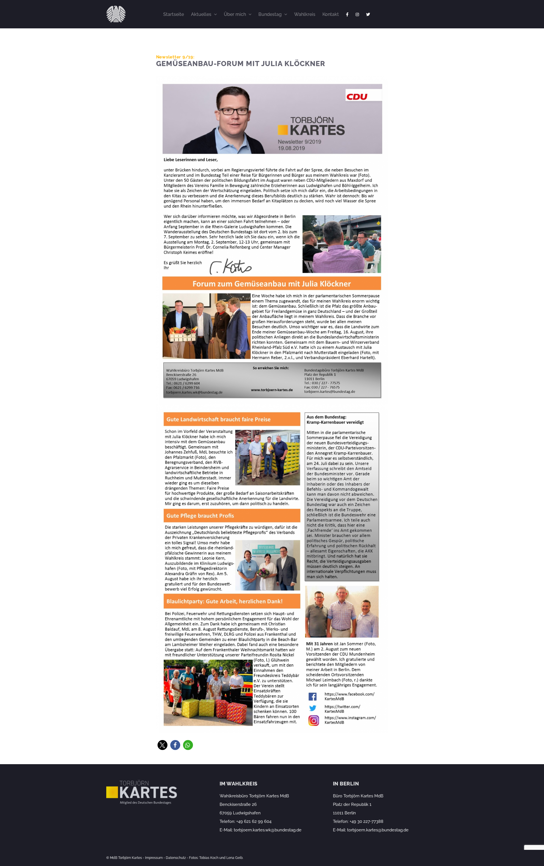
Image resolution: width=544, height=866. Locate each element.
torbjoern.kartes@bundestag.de (378, 830)
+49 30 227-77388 (366, 821)
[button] (162, 745)
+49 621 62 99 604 (253, 821)
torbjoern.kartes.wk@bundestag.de (267, 830)
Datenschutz (176, 858)
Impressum (154, 858)
